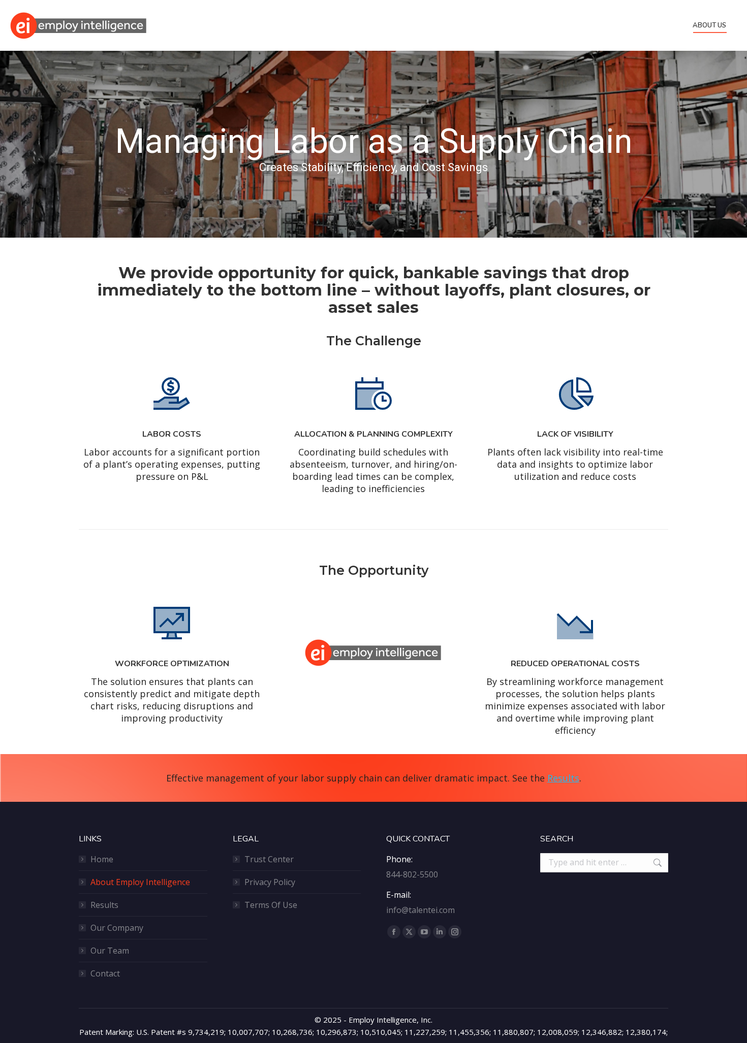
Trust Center (269, 859)
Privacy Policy (269, 882)
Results (563, 778)
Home (101, 859)
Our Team (109, 950)
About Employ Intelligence (140, 882)
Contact (105, 973)
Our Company (116, 927)
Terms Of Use (270, 904)
